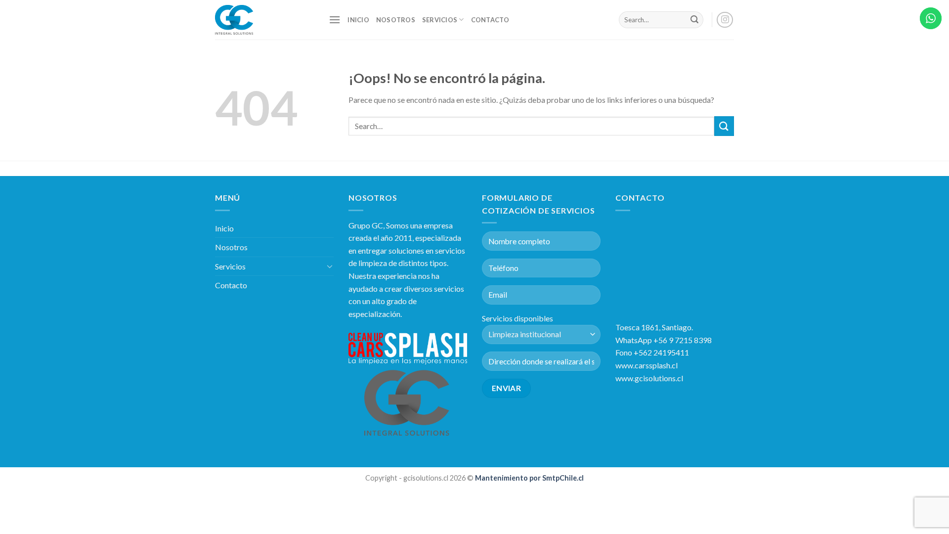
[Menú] (335, 19)
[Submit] (694, 19)
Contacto (490, 20)
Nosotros (395, 20)
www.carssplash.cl (646, 365)
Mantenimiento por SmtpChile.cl (529, 478)
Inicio (358, 20)
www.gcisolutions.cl (649, 378)
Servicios (439, 20)
